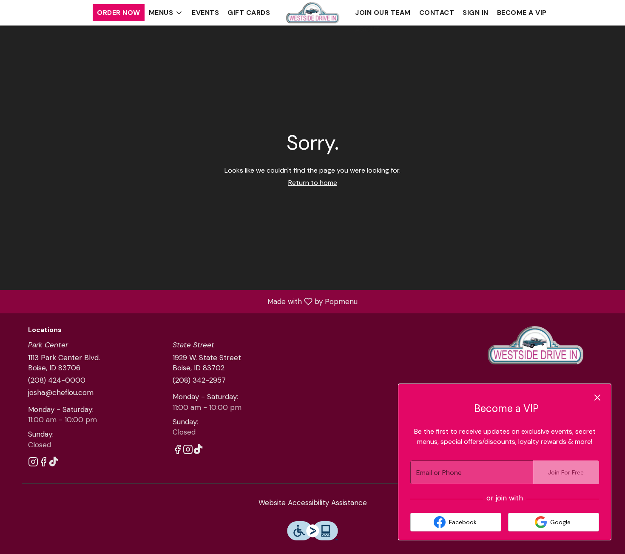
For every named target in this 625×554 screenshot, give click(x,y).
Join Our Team (383, 12)
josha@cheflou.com (61, 392)
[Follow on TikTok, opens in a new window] (53, 463)
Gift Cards (248, 12)
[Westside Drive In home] (312, 12)
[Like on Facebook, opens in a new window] (43, 463)
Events (205, 12)
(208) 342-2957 (199, 380)
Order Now (118, 12)
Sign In (476, 12)
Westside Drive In (535, 345)
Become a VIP (522, 12)
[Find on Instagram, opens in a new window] (33, 463)
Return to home (312, 182)
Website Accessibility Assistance (313, 502)
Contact (437, 12)
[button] (166, 12)
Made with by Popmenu (182, 301)
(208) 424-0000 (56, 380)
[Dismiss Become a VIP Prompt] (597, 397)
